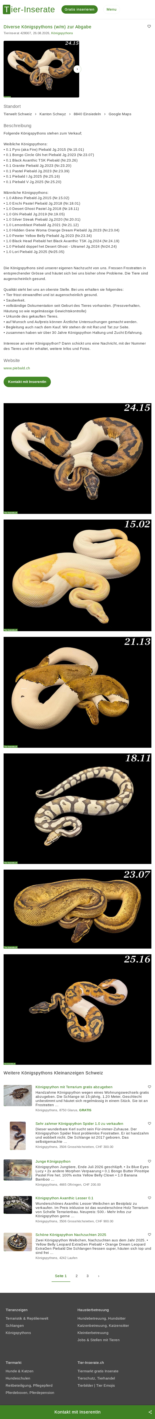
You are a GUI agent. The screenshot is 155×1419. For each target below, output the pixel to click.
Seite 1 (61, 1276)
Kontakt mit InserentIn (27, 382)
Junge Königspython (53, 1161)
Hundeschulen (18, 1378)
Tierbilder (85, 1385)
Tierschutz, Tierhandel (96, 1378)
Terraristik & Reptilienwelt (27, 1318)
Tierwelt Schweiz (18, 114)
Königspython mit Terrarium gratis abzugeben (74, 1087)
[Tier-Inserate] (31, 9)
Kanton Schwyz (53, 114)
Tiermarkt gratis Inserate (98, 1371)
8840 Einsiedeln (87, 114)
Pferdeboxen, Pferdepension (30, 1393)
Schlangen (15, 1326)
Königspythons (62, 33)
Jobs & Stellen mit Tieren (99, 1340)
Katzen (27, 1371)
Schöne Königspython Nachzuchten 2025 (71, 1235)
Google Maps (120, 114)
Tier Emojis (105, 1385)
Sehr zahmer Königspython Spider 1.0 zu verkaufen (79, 1124)
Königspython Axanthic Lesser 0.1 (65, 1198)
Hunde (11, 1371)
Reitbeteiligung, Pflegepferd (29, 1385)
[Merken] (149, 26)
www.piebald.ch (17, 368)
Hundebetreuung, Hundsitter (102, 1318)
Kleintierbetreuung (93, 1333)
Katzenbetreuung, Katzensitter (103, 1326)
